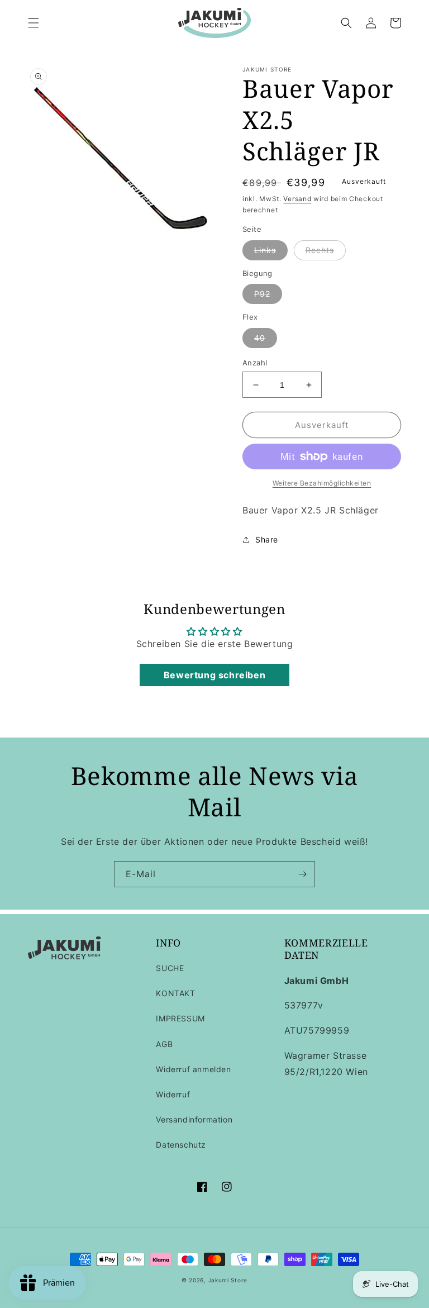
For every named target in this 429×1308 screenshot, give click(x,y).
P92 (262, 293)
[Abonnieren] (302, 874)
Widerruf (173, 1094)
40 (259, 338)
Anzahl (254, 362)
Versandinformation (194, 1119)
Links (265, 250)
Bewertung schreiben (214, 675)
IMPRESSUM (180, 1018)
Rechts (320, 250)
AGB (164, 1044)
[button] (33, 23)
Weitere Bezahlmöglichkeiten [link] (322, 483)
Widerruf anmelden (193, 1069)
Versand (297, 198)
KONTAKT (175, 993)
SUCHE (170, 968)
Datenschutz (181, 1144)
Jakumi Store (227, 1280)
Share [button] (266, 539)
